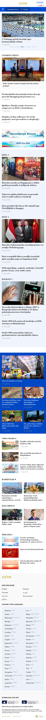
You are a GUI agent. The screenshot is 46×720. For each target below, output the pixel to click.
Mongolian (32, 617)
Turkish (31, 672)
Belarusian (12, 617)
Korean (10, 686)
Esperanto (11, 643)
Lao (29, 610)
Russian (31, 646)
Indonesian (14, 675)
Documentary (28, 596)
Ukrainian (33, 675)
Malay (32, 614)
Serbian (31, 650)
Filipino (10, 646)
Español (26, 589)
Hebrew (10, 664)
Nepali (30, 625)
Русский (4, 596)
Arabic (9, 614)
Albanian (10, 610)
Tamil (29, 664)
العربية (25, 592)
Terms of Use (17, 716)
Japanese (11, 682)
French (10, 650)
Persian (31, 628)
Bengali (9, 621)
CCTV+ (4, 599)
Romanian (32, 643)
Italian (9, 679)
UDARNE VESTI (10, 55)
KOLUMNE (7, 506)
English (4, 589)
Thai (29, 668)
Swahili (31, 661)
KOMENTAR (8, 479)
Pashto (30, 639)
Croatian (10, 632)
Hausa (9, 661)
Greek (10, 657)
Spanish (31, 657)
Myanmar (33, 621)
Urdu (29, 679)
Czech (9, 635)
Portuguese (33, 635)
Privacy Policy (6, 716)
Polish (30, 632)
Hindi (8, 668)
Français (5, 592)
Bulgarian (11, 625)
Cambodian (10, 628)
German (10, 654)
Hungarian (11, 672)
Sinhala (31, 654)
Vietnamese (33, 682)
